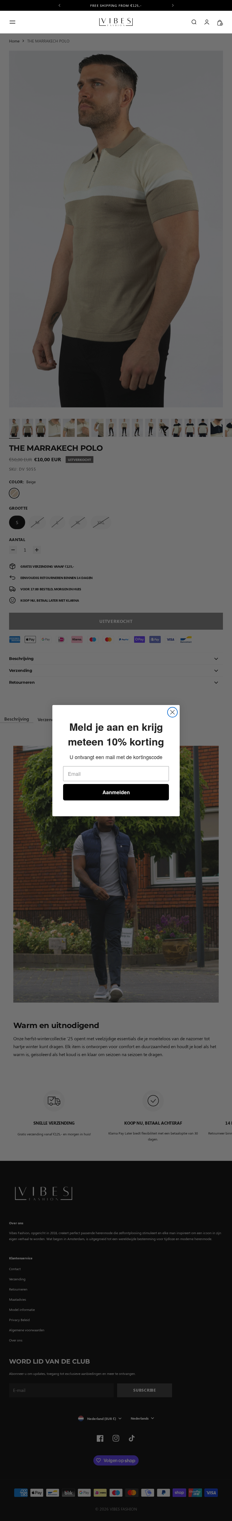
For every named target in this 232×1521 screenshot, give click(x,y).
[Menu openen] (12, 22)
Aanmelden (116, 792)
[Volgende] (173, 5)
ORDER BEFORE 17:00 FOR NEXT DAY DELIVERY (116, 5)
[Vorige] (59, 5)
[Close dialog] (172, 712)
